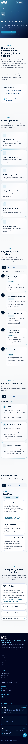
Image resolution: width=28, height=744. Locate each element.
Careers (3, 664)
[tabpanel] (14, 318)
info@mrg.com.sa (7, 688)
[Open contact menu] (25, 735)
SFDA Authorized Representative (9, 682)
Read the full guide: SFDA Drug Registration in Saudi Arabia (14, 518)
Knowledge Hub (5, 660)
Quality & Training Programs (7, 680)
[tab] (4, 267)
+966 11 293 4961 (7, 690)
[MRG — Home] (4, 2)
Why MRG (3, 657)
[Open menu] (25, 2)
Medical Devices (5, 675)
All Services (5, 8)
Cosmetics (3, 677)
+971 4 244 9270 (7, 723)
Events (2, 662)
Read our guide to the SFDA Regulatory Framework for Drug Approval (14, 600)
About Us (3, 655)
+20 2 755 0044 (7, 733)
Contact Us (3, 667)
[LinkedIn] (2, 697)
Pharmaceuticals (5, 673)
